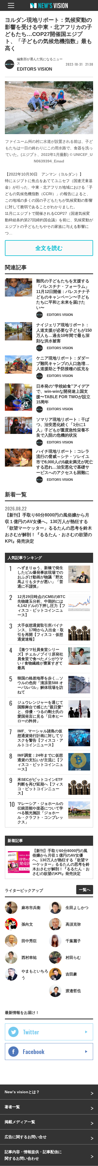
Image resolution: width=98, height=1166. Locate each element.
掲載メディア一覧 (20, 1122)
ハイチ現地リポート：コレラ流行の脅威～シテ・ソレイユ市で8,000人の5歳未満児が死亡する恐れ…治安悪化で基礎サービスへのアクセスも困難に (64, 462)
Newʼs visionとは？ (22, 1092)
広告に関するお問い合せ (26, 1137)
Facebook (33, 1051)
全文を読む (49, 248)
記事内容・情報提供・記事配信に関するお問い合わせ (33, 1155)
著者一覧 (12, 1107)
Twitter (31, 1032)
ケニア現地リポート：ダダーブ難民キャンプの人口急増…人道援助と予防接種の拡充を (62, 363)
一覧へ (84, 889)
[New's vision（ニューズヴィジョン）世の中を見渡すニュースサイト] (49, 9)
